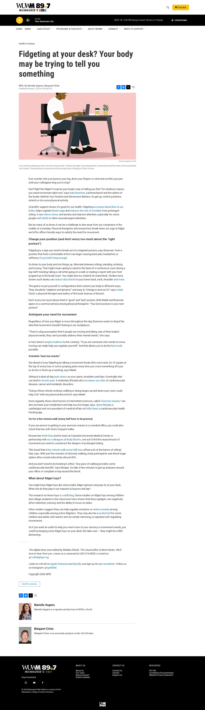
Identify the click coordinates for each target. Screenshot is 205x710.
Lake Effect (43, 29)
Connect (113, 29)
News (28, 29)
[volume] (28, 20)
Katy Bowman (77, 192)
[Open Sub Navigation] (33, 29)
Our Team (80, 673)
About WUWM (95, 29)
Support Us (117, 675)
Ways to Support (134, 29)
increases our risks (94, 380)
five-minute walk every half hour (65, 449)
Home (19, 29)
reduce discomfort (65, 279)
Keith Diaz (47, 435)
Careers (115, 673)
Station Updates (83, 677)
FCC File (152, 671)
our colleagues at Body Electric (64, 439)
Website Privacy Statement (161, 675)
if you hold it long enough (53, 257)
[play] (19, 20)
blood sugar (58, 210)
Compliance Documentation (161, 673)
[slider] (32, 20)
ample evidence (53, 342)
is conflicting (67, 495)
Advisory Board (82, 675)
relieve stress (51, 214)
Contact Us (117, 671)
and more (119, 279)
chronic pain (48, 380)
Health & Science (27, 43)
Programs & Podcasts (69, 29)
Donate (182, 7)
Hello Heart (92, 408)
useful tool (104, 513)
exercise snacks (110, 401)
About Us (80, 671)
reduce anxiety (101, 509)
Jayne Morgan (103, 404)
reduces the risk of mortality (85, 210)
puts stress (60, 376)
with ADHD (42, 218)
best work (116, 345)
